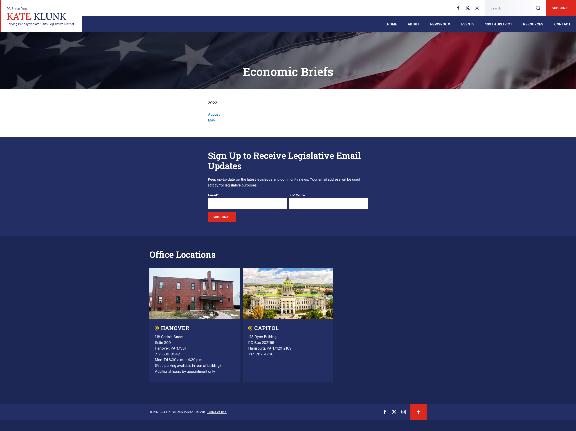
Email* (213, 195)
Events (468, 24)
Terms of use (217, 412)
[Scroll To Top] (418, 412)
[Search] (538, 8)
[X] (467, 9)
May (211, 120)
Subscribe (561, 8)
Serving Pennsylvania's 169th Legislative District (40, 16)
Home (392, 24)
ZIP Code (297, 195)
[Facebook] (458, 9)
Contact (562, 24)
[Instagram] (477, 9)
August (214, 114)
